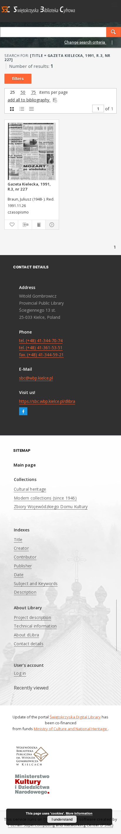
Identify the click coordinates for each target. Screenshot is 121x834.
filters (18, 78)
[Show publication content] (38, 224)
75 (33, 92)
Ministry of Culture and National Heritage (71, 728)
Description (25, 592)
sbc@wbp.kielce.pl (36, 378)
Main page (25, 465)
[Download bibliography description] (24, 224)
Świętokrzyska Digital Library (75, 717)
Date (18, 574)
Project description (32, 617)
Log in (20, 673)
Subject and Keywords (36, 583)
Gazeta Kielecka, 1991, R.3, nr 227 (29, 186)
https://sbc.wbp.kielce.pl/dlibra (47, 401)
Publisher (23, 566)
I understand (62, 819)
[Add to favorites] (11, 224)
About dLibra (26, 635)
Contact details (28, 643)
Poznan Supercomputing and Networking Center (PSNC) (60, 825)
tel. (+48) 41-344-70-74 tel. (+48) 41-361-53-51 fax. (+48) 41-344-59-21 (41, 347)
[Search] (113, 32)
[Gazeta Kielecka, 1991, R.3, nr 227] (32, 151)
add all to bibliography (29, 100)
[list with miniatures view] (21, 109)
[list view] (31, 109)
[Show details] (51, 224)
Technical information (35, 626)
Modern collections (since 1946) (45, 498)
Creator (21, 548)
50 (23, 92)
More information (79, 813)
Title (18, 539)
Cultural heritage (30, 489)
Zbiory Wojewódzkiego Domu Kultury (51, 506)
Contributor (25, 557)
